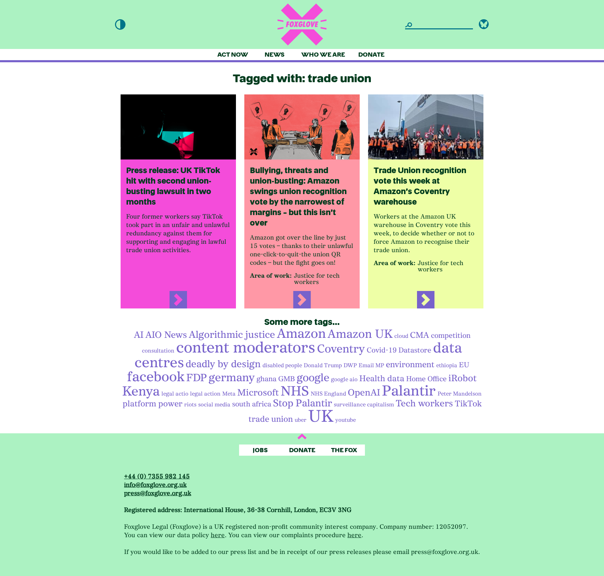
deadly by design (223, 364)
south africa (251, 403)
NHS (295, 391)
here (218, 535)
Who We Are (323, 55)
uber (301, 420)
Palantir (409, 391)
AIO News (166, 335)
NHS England (328, 393)
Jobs (260, 450)
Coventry (341, 349)
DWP (350, 365)
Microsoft (258, 392)
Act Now (232, 55)
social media (214, 404)
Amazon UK (360, 333)
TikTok (468, 403)
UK (320, 416)
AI (139, 335)
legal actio (174, 393)
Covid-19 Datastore (399, 350)
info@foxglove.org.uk (155, 485)
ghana (266, 378)
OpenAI (364, 392)
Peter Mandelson (460, 393)
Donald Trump (323, 365)
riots (190, 404)
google (313, 378)
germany (232, 377)
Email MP (371, 365)
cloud (401, 336)
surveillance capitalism (364, 404)
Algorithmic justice (232, 334)
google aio (344, 379)
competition (450, 335)
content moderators (245, 347)
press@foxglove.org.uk (157, 493)
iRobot (462, 378)
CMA (419, 335)
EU (464, 364)
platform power (152, 403)
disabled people (282, 365)
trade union (271, 419)
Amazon (301, 333)
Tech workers (424, 403)
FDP (196, 377)
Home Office (426, 378)
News (275, 55)
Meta (229, 393)
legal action (205, 393)
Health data (381, 378)
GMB (286, 378)
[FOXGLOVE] (302, 24)
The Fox (344, 450)
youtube (345, 420)
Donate (371, 55)
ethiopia (446, 365)
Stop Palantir (302, 403)
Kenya (141, 391)
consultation (158, 350)
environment (410, 364)
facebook (156, 376)
